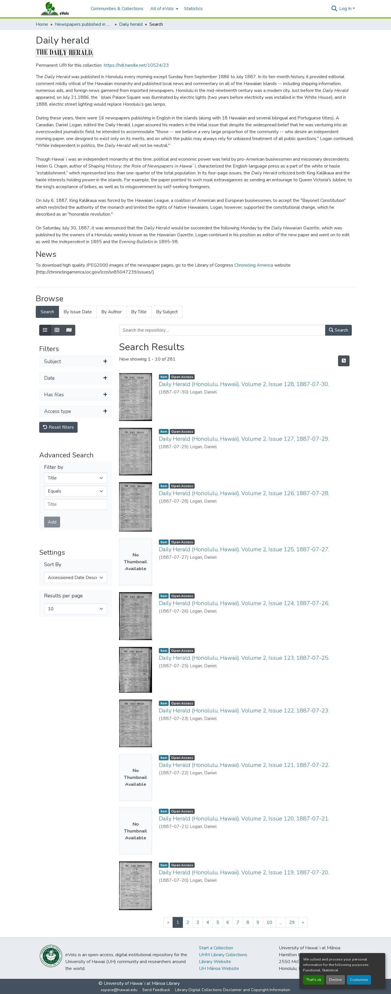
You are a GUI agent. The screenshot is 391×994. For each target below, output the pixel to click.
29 (292, 922)
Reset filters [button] (61, 427)
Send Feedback (156, 990)
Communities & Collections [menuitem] (117, 8)
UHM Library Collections (223, 955)
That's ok (313, 979)
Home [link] (42, 24)
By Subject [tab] (167, 312)
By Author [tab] (111, 312)
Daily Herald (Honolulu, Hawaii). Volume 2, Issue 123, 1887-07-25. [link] (244, 658)
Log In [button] (346, 8)
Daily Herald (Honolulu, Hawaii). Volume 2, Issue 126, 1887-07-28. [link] (244, 493)
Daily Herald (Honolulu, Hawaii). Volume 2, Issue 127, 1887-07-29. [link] (244, 439)
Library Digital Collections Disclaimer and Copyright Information (232, 990)
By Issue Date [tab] (78, 312)
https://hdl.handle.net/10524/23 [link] (136, 65)
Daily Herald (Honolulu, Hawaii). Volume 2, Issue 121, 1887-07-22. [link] (244, 765)
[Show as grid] (57, 330)
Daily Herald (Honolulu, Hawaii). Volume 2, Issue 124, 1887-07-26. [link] (244, 603)
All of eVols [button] (162, 8)
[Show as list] (45, 330)
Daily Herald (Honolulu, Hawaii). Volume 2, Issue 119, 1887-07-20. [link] (244, 872)
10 (269, 922)
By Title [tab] (139, 312)
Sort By (52, 565)
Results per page (63, 596)
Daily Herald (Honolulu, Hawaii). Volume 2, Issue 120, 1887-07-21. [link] (244, 818)
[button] (60, 8)
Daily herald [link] (131, 24)
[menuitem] (163, 8)
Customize (359, 979)
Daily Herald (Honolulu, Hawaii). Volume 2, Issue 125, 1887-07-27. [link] (244, 549)
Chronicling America (253, 265)
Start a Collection (216, 948)
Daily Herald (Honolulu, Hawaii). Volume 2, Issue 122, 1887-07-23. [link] (244, 711)
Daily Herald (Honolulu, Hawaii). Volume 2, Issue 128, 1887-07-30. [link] (244, 384)
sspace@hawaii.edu (119, 990)
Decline (335, 979)
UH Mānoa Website (219, 968)
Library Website (215, 961)
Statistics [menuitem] (193, 8)
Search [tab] (47, 312)
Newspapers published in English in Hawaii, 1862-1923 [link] (83, 24)
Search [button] (340, 330)
